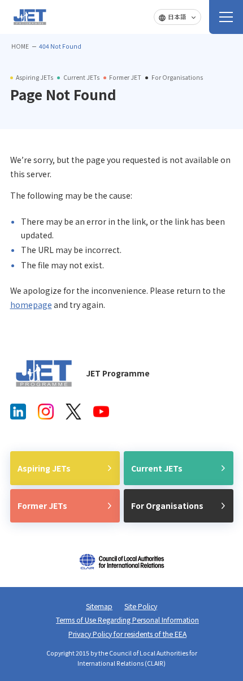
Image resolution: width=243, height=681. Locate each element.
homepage (31, 304)
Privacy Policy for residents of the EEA (127, 634)
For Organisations (167, 505)
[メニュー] (226, 17)
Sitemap (99, 606)
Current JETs (157, 468)
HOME (20, 46)
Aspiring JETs (44, 468)
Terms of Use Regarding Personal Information (127, 620)
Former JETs (42, 505)
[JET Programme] (44, 373)
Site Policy (140, 606)
